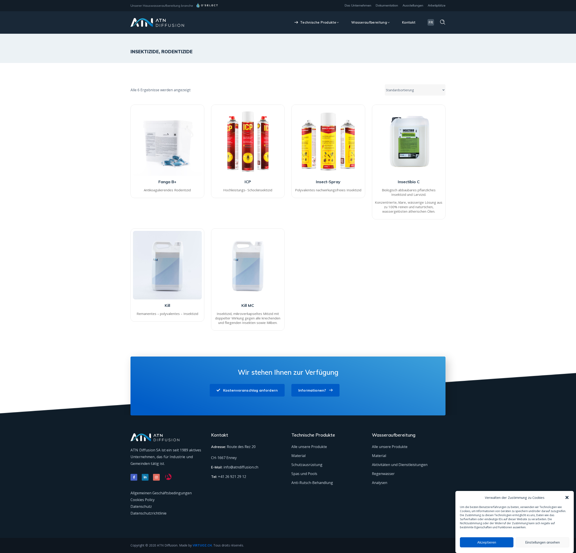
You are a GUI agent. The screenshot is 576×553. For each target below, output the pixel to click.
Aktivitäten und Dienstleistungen (400, 464)
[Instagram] (156, 477)
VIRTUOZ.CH (202, 545)
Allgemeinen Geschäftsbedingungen (161, 493)
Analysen (379, 482)
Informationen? (312, 390)
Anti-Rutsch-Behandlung (312, 482)
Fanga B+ (167, 181)
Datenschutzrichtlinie (148, 513)
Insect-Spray (328, 181)
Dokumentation (387, 5)
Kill (167, 305)
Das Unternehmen (358, 5)
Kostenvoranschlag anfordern (250, 390)
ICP (248, 181)
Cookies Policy (142, 499)
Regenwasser (383, 473)
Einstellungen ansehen (542, 542)
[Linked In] (145, 477)
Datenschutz (141, 506)
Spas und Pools (304, 473)
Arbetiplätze (437, 5)
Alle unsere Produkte (309, 446)
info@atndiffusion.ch (240, 467)
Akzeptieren (486, 542)
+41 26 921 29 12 (232, 476)
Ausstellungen (413, 5)
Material (298, 455)
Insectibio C (409, 181)
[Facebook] (133, 477)
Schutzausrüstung (306, 464)
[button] (567, 497)
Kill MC (247, 305)
